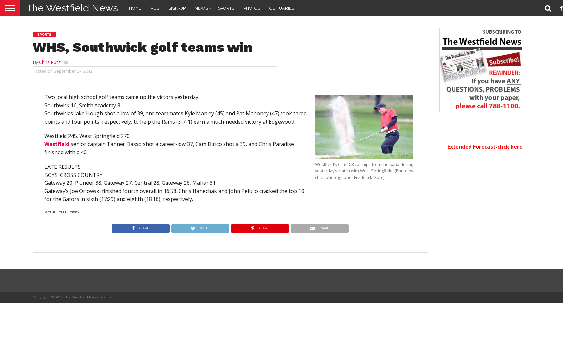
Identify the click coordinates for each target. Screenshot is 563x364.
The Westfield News (72, 8)
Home (135, 8)
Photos (251, 8)
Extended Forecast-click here (485, 146)
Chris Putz (50, 62)
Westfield (56, 144)
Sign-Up (177, 8)
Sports (226, 8)
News (201, 8)
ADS (155, 8)
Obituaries (281, 8)
